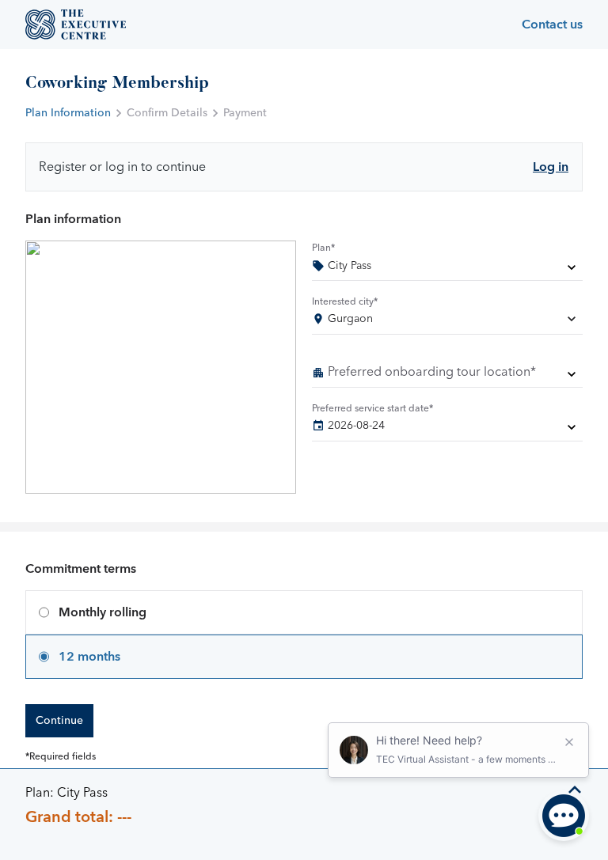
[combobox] (447, 322)
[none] (447, 269)
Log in (550, 166)
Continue (59, 720)
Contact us (552, 24)
